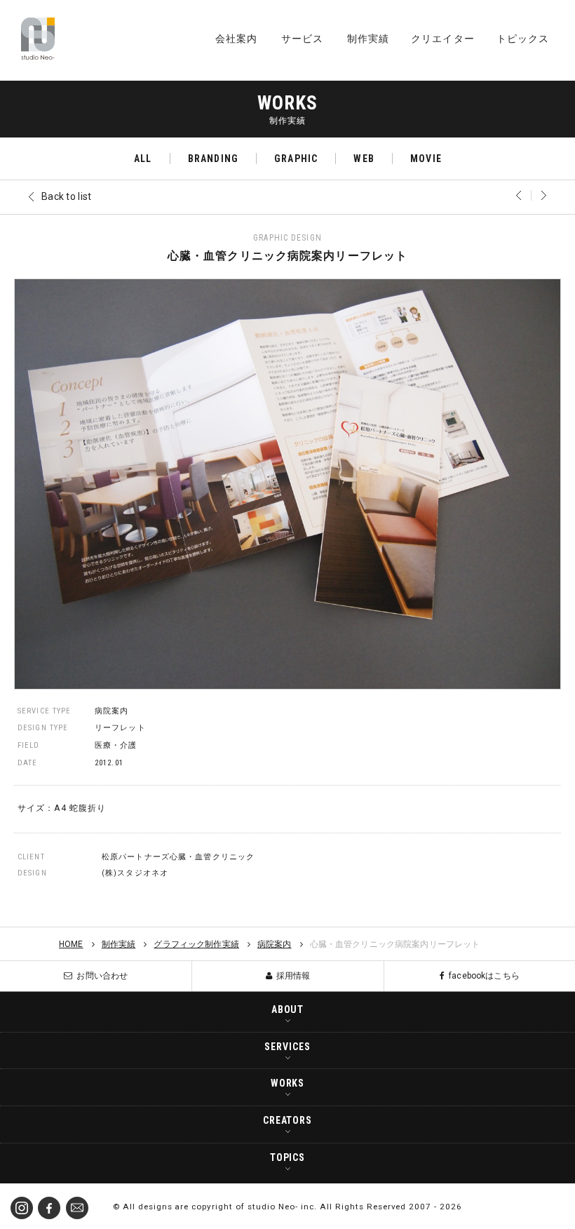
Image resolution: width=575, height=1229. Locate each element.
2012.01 (109, 762)
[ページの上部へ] (554, 1208)
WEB (363, 158)
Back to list (66, 196)
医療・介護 (116, 745)
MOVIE (426, 158)
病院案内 (111, 711)
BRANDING (213, 158)
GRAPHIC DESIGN (287, 238)
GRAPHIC (296, 158)
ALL (142, 158)
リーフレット (120, 727)
